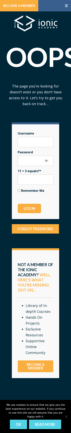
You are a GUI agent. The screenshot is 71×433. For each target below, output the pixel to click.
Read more (45, 424)
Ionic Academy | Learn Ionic (35, 23)
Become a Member (19, 6)
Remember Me (32, 190)
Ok (18, 424)
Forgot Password (35, 229)
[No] (66, 416)
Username (26, 133)
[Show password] (46, 160)
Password (25, 152)
